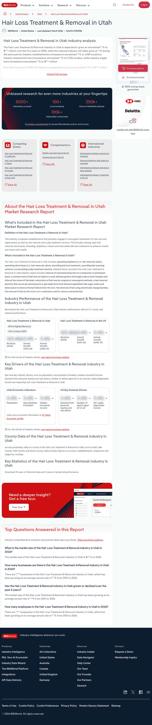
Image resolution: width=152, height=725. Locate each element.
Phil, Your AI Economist (15, 658)
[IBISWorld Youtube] (148, 692)
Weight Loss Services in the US (55, 153)
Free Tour (17, 507)
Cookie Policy (26, 706)
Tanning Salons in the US (53, 157)
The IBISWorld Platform (15, 669)
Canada (43, 669)
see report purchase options (55, 357)
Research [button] (63, 5)
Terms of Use (9, 706)
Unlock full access (57, 74)
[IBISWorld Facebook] (140, 692)
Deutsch (81, 686)
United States (47, 658)
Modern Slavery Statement (94, 706)
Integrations (8, 674)
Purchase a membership (36, 124)
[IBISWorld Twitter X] (133, 692)
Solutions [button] (44, 5)
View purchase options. (90, 539)
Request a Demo (124, 652)
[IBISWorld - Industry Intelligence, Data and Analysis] (9, 6)
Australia (44, 663)
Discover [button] (81, 5)
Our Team (82, 669)
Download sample (135, 77)
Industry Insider (86, 652)
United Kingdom (48, 674)
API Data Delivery (12, 680)
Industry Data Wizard (13, 663)
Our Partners (84, 680)
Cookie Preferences (48, 706)
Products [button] (26, 5)
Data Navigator (85, 658)
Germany (44, 680)
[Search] (114, 4)
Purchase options (135, 68)
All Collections (47, 652)
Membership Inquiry (126, 658)
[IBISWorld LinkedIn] (125, 692)
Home (5, 13)
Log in (144, 4)
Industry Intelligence (13, 652)
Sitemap (116, 706)
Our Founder (84, 674)
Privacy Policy (69, 706)
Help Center (84, 663)
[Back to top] (145, 718)
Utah (39, 14)
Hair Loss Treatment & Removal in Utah (69, 14)
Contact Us (128, 4)
